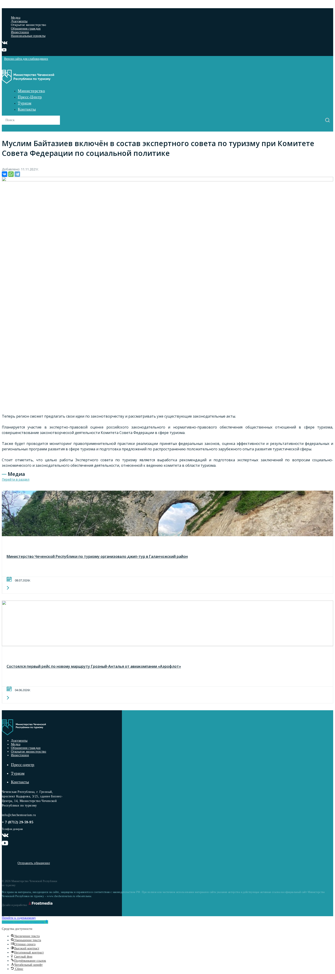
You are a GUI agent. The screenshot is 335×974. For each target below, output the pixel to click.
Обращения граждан (26, 28)
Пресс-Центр (30, 97)
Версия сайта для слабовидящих (26, 59)
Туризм (24, 103)
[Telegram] (17, 174)
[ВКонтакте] (4, 174)
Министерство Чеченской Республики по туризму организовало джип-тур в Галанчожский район (97, 556)
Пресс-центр (22, 764)
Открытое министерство (28, 751)
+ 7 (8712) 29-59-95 (17, 822)
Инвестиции (20, 32)
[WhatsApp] (11, 174)
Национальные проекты (28, 36)
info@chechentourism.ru (19, 815)
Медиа (15, 17)
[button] (25, 922)
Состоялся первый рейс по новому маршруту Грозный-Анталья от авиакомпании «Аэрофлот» (94, 666)
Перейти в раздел (15, 479)
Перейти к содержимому (19, 918)
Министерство (31, 91)
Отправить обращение (34, 863)
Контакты (27, 109)
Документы (19, 21)
